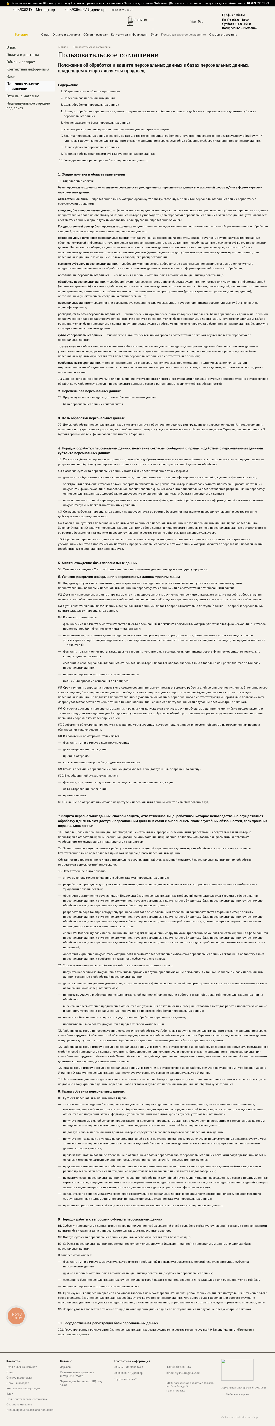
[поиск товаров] (265, 34)
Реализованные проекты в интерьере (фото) (77, 1374)
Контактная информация (129, 34)
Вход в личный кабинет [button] (21, 1367)
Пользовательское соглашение (183, 34)
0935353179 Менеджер (34, 10)
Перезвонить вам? (121, 9)
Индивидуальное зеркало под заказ (29, 1409)
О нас (45, 34)
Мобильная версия (237, 1394)
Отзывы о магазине (223, 34)
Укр (193, 21)
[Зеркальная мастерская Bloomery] (237, 1369)
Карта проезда (176, 1390)
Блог (154, 34)
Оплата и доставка (66, 34)
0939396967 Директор (85, 10)
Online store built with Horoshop (239, 1417)
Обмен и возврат (95, 34)
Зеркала (65, 1367)
